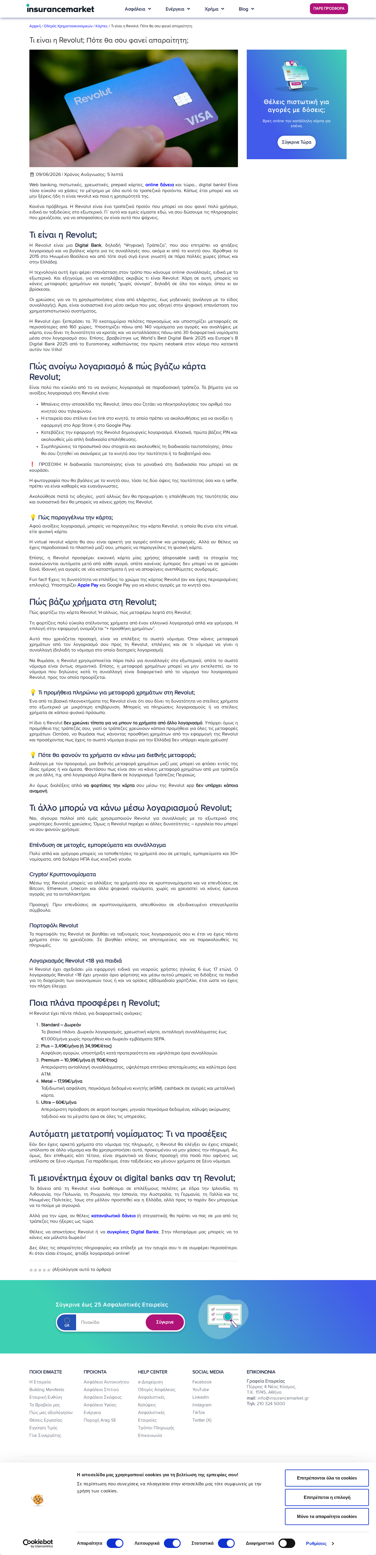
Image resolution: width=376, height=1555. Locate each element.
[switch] (172, 1543)
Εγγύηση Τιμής (43, 1428)
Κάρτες (101, 26)
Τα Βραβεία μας (44, 1405)
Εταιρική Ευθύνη (45, 1397)
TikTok (198, 1412)
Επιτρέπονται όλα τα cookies (327, 1477)
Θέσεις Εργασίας (45, 1420)
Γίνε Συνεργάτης (45, 1435)
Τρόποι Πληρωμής (156, 1428)
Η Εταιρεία (40, 1382)
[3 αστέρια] (40, 1270)
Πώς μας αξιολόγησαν (51, 1412)
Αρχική (35, 26)
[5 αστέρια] (49, 1270)
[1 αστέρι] (31, 1270)
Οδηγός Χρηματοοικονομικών (68, 26)
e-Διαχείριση (150, 1382)
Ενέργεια (92, 1412)
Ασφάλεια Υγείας (100, 1405)
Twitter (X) (202, 1420)
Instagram (202, 1405)
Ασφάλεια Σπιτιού (101, 1390)
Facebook (202, 1382)
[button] (329, 8)
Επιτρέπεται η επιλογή (327, 1497)
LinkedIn (200, 1397)
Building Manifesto (46, 1390)
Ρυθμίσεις (316, 1543)
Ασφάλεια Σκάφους (103, 1397)
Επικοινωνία (150, 1435)
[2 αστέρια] (35, 1270)
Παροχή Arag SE (100, 1420)
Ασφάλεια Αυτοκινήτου (106, 1382)
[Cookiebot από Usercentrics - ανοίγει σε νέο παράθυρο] (38, 1543)
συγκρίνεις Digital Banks (132, 1232)
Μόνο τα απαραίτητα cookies (327, 1516)
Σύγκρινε (165, 1322)
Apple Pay (88, 585)
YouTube (200, 1390)
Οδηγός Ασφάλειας (156, 1390)
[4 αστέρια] (44, 1270)
